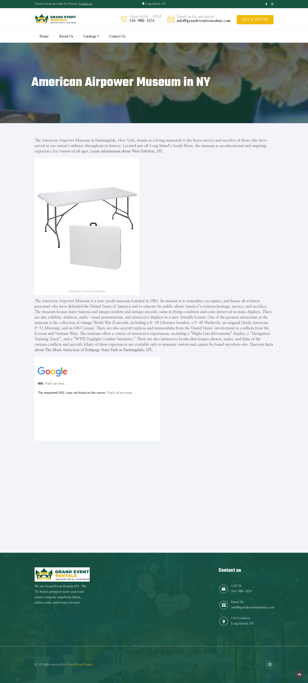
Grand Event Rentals (79, 664)
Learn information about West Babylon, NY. (127, 151)
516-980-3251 (142, 21)
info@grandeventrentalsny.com (203, 21)
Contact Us (117, 36)
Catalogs (89, 36)
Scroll (299, 674)
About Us (66, 36)
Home (44, 36)
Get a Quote (255, 20)
